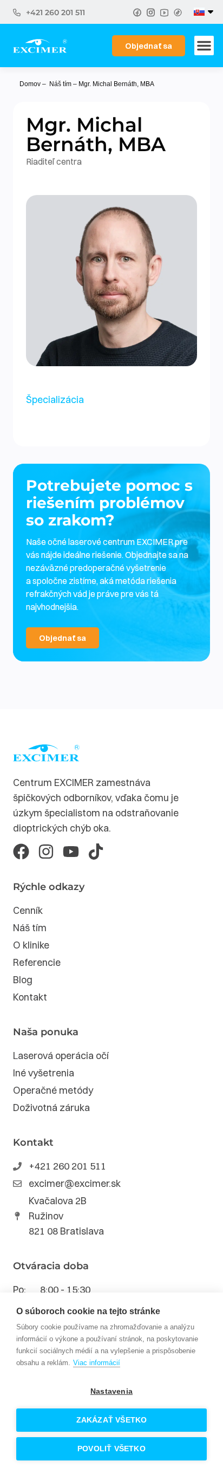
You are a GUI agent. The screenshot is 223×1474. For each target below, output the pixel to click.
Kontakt (30, 997)
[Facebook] (21, 851)
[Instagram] (46, 851)
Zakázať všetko (111, 1420)
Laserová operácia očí (61, 1055)
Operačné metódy (53, 1090)
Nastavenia (111, 1391)
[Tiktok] (96, 851)
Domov (30, 84)
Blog (22, 979)
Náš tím (60, 84)
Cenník (28, 910)
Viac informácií (96, 1363)
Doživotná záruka (51, 1107)
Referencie (37, 962)
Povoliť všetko (111, 1449)
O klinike (31, 945)
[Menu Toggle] (204, 45)
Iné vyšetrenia (43, 1073)
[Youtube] (71, 851)
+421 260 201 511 (55, 12)
